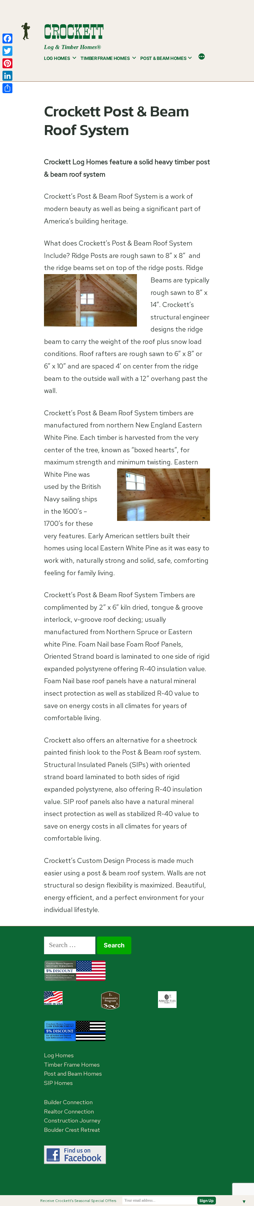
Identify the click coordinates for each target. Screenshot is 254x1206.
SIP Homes (58, 1083)
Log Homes (57, 58)
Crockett (73, 31)
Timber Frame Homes (105, 58)
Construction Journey (72, 1120)
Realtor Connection (69, 1111)
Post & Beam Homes (163, 58)
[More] (201, 57)
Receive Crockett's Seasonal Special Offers (78, 1200)
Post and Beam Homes (73, 1073)
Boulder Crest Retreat (72, 1130)
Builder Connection (68, 1102)
